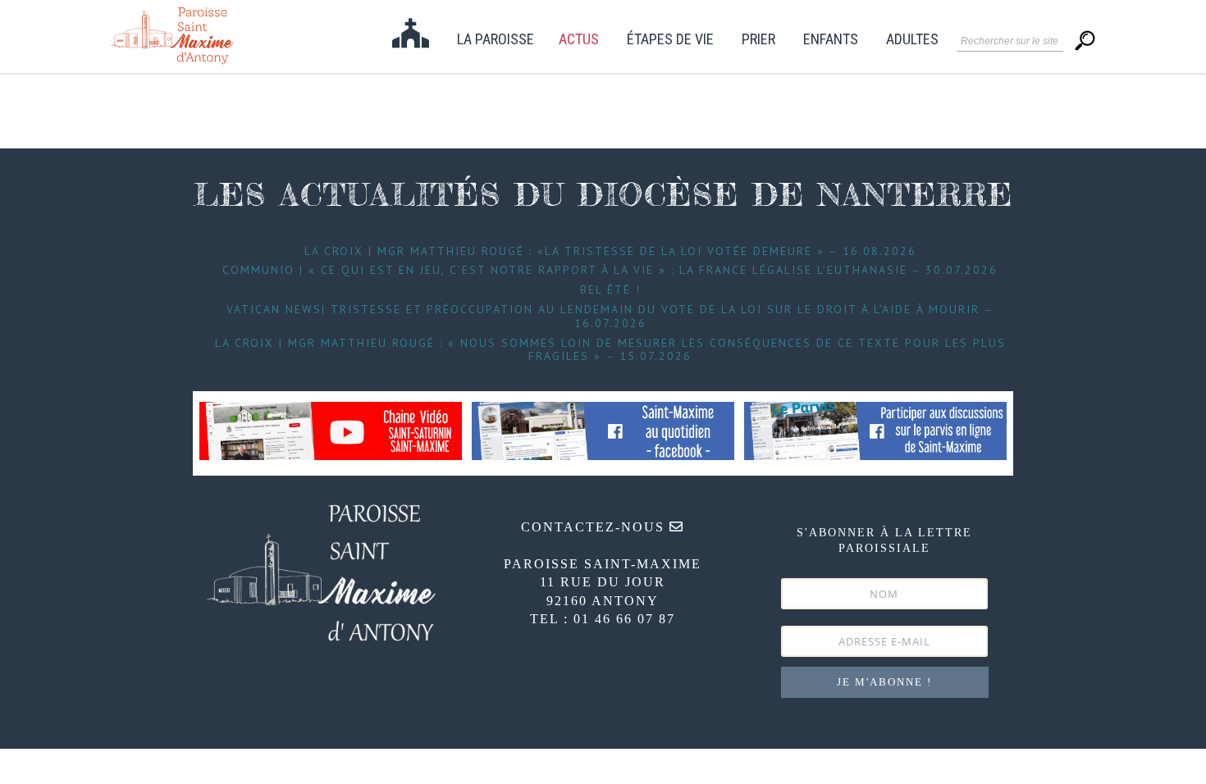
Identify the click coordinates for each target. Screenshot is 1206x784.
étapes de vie (670, 40)
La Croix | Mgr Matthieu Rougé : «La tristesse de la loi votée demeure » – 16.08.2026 (610, 251)
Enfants (830, 40)
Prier (758, 40)
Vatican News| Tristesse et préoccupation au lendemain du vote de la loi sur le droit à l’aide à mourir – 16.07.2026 (610, 316)
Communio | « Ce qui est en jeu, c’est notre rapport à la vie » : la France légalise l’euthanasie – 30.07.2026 (610, 269)
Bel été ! (610, 289)
